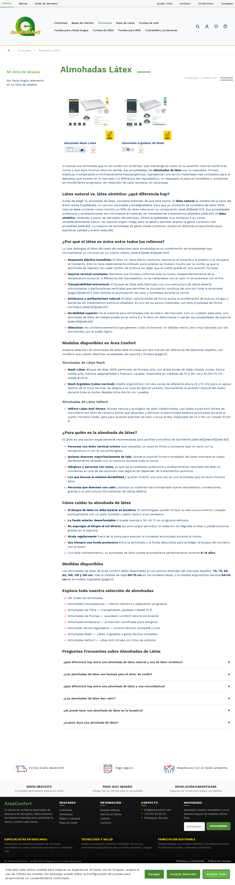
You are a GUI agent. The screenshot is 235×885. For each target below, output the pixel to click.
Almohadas (24, 50)
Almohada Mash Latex (80, 143)
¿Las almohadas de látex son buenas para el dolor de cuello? (108, 674)
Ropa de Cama (68, 822)
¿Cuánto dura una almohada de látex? (91, 722)
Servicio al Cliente (111, 814)
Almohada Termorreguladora (88, 628)
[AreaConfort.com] (25, 26)
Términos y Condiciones (190, 860)
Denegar (154, 874)
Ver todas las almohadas (85, 598)
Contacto (105, 822)
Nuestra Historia (110, 810)
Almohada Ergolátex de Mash (143, 143)
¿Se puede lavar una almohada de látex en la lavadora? (103, 710)
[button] (207, 27)
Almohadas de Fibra (82, 610)
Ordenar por (210, 77)
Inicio (9, 50)
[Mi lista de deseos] (216, 27)
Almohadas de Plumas (84, 616)
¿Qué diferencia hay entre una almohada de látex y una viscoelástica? (114, 686)
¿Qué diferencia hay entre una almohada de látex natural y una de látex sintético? (123, 662)
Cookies (105, 818)
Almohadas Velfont (81, 640)
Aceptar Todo (216, 874)
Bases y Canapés (69, 818)
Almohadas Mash (80, 634)
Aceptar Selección (183, 874)
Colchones (65, 810)
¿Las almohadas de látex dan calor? (90, 698)
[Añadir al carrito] (109, 124)
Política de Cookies (219, 860)
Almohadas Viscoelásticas (86, 604)
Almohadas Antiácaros (84, 622)
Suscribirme (218, 826)
